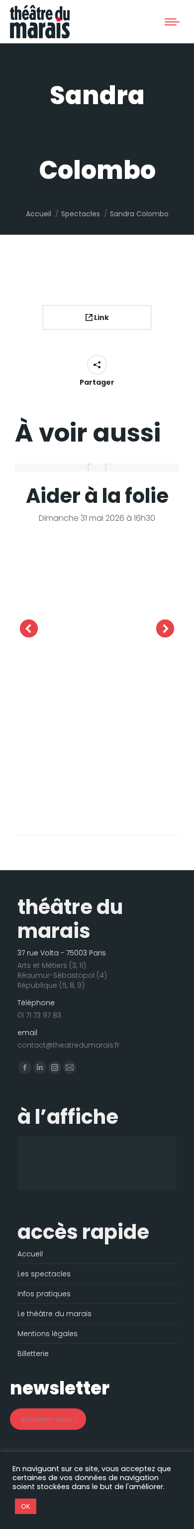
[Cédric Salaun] (117, 1149)
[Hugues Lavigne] (117, 1158)
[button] (36, 16)
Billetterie (33, 1354)
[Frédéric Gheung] (37, 1158)
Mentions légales (47, 1334)
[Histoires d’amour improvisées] (77, 1158)
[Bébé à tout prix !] (157, 1140)
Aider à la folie (97, 496)
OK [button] (25, 1506)
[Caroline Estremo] (37, 1149)
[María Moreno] (117, 1176)
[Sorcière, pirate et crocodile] (117, 1185)
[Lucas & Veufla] (37, 1176)
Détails (97, 467)
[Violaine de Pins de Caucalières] (157, 1185)
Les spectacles (44, 1274)
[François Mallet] (157, 1149)
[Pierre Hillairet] (77, 1185)
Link (101, 317)
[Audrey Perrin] (117, 1140)
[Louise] (157, 1167)
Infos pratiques (44, 1294)
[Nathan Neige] (37, 1185)
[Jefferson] (37, 1167)
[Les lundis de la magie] (117, 1167)
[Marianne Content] (157, 1176)
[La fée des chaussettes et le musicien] (77, 1167)
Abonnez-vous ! (48, 1419)
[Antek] (37, 1140)
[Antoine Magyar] (77, 1140)
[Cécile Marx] (77, 1149)
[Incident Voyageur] (157, 1158)
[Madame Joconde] (77, 1176)
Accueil (30, 1254)
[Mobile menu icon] (172, 21)
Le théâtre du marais (54, 1314)
